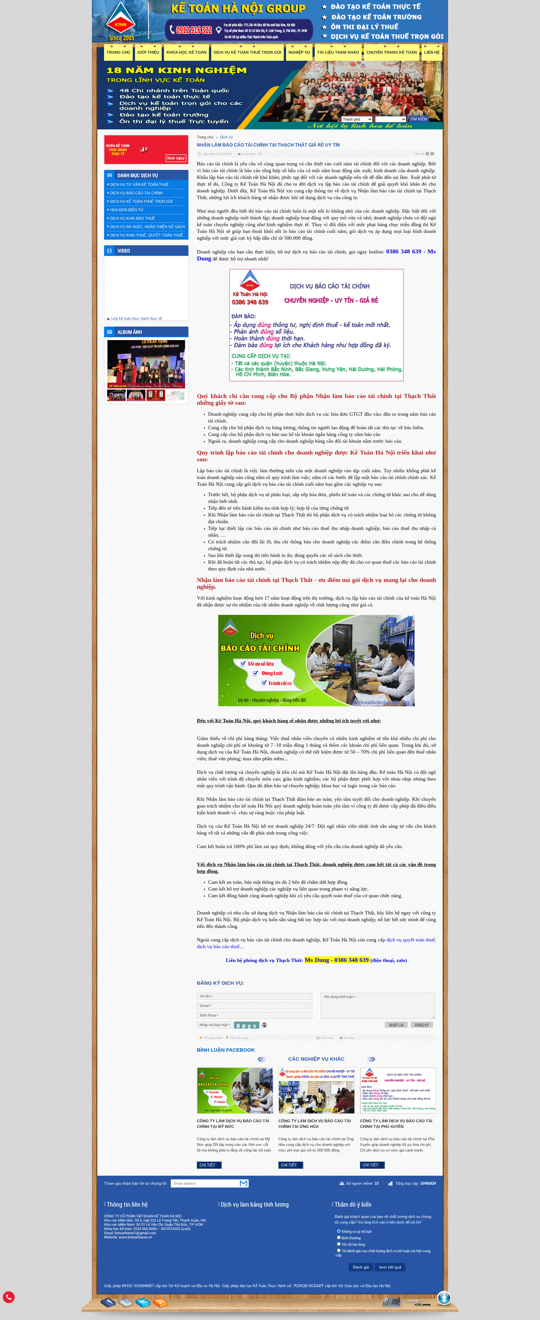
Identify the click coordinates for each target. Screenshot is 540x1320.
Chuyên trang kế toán (391, 52)
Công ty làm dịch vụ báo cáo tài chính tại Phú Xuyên (396, 1124)
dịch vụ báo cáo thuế (218, 946)
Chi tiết (207, 1165)
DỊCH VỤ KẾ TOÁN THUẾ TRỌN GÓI (247, 52)
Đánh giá (361, 1267)
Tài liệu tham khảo (338, 52)
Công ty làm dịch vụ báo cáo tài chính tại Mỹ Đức (233, 1124)
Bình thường (351, 1238)
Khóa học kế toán (186, 52)
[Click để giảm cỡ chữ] (433, 154)
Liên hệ (432, 52)
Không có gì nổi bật (356, 1231)
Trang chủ (118, 52)
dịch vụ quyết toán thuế (410, 940)
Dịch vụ (226, 137)
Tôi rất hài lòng (353, 1244)
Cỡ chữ (419, 154)
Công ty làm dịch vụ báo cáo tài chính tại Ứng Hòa (314, 1124)
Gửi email (327, 1037)
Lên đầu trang (239, 1037)
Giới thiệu (148, 52)
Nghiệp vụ (299, 52)
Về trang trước (213, 1037)
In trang (349, 1037)
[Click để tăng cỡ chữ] (428, 154)
